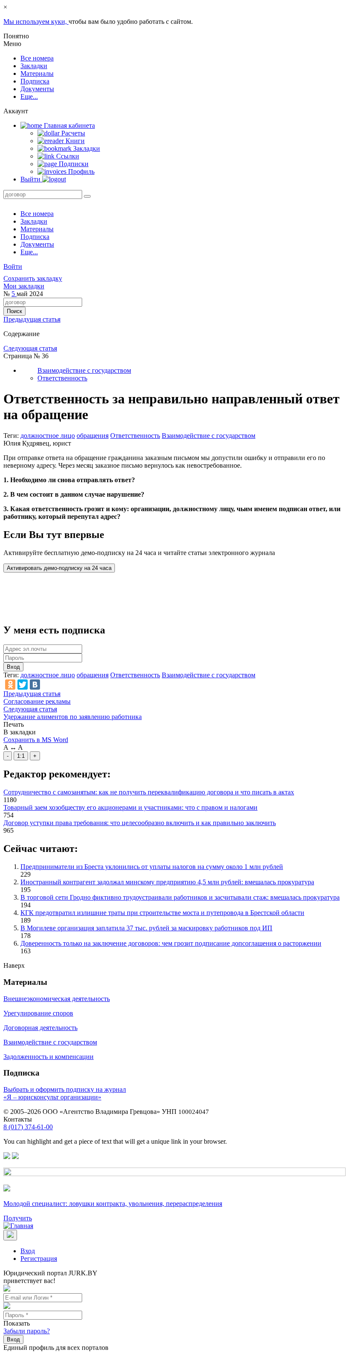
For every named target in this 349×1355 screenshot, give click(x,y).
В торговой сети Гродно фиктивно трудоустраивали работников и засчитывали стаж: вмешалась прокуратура (180, 897)
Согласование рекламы (37, 701)
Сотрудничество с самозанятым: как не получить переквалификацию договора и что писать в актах (148, 792)
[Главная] (18, 1225)
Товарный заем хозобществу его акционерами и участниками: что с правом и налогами (130, 807)
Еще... (29, 96)
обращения (93, 435)
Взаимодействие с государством (84, 370)
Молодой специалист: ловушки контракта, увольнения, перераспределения (112, 1203)
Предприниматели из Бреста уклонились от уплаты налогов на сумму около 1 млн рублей (151, 866)
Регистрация (38, 1258)
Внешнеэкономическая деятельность (56, 998)
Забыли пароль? (26, 1331)
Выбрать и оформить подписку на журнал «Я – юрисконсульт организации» (64, 1093)
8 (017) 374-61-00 (28, 1127)
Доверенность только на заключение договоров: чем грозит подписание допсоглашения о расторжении (170, 943)
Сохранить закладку (32, 278)
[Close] (10, 1235)
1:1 (21, 756)
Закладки (33, 65)
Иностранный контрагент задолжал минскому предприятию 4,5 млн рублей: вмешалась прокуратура (167, 882)
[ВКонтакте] (35, 684)
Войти (12, 266)
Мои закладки (23, 286)
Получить (17, 1218)
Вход (13, 667)
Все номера (37, 58)
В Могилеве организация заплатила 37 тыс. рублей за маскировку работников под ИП (146, 928)
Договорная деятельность (40, 1027)
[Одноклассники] (10, 684)
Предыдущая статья (31, 319)
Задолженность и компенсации (48, 1056)
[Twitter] (22, 684)
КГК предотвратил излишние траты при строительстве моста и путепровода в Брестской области (162, 912)
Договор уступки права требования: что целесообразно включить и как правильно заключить (139, 822)
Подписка (34, 81)
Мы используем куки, (36, 21)
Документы (37, 88)
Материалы (37, 73)
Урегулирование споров (38, 1013)
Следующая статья (30, 348)
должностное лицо (47, 435)
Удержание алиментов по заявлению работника (72, 716)
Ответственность (62, 378)
